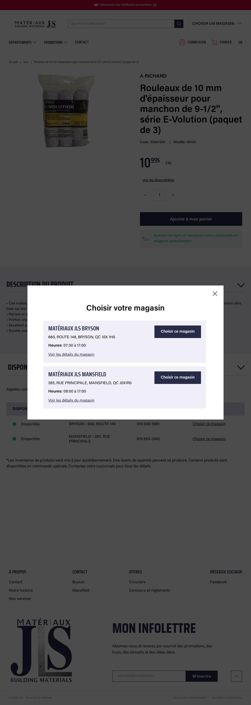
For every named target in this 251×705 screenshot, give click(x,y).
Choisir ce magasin (178, 332)
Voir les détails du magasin (71, 355)
